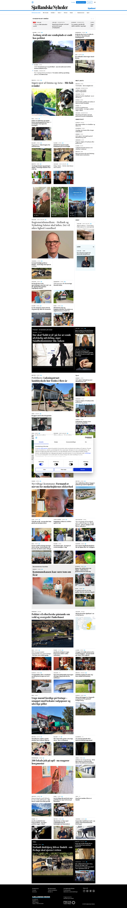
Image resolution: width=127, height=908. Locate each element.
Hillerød (33, 305)
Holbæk (77, 105)
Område (52, 12)
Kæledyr (82, 672)
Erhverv (65, 12)
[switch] (56, 464)
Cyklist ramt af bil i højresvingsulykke (81, 90)
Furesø (77, 757)
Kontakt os (50, 891)
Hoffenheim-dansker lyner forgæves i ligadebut (83, 422)
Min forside (45, 12)
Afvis (44, 469)
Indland (39, 611)
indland (82, 94)
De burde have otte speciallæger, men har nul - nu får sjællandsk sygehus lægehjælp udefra (41, 286)
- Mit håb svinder (52, 84)
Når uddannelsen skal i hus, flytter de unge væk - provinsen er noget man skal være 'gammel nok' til (84, 866)
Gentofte (34, 796)
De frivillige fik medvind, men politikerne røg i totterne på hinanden (63, 799)
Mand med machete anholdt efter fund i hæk (79, 25)
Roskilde (77, 99)
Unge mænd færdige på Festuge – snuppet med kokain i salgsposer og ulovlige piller (51, 701)
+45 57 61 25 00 (39, 903)
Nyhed (39, 32)
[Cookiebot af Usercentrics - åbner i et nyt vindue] (86, 438)
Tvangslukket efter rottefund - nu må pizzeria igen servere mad (41, 676)
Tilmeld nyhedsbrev (52, 890)
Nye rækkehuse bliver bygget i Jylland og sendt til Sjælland (85, 483)
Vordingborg (78, 32)
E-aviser (73, 2)
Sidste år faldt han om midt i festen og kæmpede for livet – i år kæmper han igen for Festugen (41, 123)
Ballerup (56, 736)
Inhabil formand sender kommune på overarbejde (62, 145)
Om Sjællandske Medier (69, 888)
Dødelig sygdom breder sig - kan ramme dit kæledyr (84, 675)
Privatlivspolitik (67, 890)
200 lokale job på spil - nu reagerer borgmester (50, 762)
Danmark (78, 134)
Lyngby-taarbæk (57, 519)
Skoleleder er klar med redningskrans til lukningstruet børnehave (62, 822)
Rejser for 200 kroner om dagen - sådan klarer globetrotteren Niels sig (83, 569)
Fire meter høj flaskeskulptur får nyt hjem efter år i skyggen (85, 546)
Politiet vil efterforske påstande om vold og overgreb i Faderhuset (51, 616)
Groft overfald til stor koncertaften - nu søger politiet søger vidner (85, 109)
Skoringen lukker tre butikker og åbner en (85, 125)
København (78, 398)
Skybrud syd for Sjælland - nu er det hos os (85, 96)
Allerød (77, 145)
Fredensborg (56, 281)
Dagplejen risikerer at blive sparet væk (62, 522)
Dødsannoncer (80, 12)
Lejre (33, 519)
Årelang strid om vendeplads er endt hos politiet (52, 36)
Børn (38, 164)
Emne (59, 12)
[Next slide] (93, 202)
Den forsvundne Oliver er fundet (84, 799)
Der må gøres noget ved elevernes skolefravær (84, 253)
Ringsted (34, 80)
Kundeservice (35, 888)
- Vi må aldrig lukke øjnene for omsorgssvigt (85, 226)
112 (80, 105)
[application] (53, 52)
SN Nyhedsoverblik (36, 12)
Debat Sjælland (62, 164)
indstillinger (88, 453)
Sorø (33, 433)
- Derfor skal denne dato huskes (63, 166)
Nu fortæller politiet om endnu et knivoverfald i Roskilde (85, 102)
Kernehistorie (42, 70)
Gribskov (35, 569)
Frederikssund (35, 757)
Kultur (80, 54)
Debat (71, 12)
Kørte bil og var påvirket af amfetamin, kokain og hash (41, 25)
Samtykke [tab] (41, 442)
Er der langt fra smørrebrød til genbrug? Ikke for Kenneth (41, 308)
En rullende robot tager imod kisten (84, 57)
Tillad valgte (63, 469)
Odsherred (34, 261)
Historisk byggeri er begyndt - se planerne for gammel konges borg (85, 698)
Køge (76, 54)
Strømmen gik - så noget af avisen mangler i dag (62, 546)
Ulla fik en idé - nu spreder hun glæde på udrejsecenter (41, 522)
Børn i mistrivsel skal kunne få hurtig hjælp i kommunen (84, 331)
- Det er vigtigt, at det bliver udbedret (85, 524)
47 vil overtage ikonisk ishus (63, 284)
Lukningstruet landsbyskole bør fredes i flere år (49, 379)
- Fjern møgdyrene (84, 85)
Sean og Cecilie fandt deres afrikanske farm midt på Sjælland (83, 845)
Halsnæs (35, 32)
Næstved (34, 375)
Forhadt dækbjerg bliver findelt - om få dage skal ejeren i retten (41, 264)
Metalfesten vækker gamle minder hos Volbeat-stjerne (40, 739)
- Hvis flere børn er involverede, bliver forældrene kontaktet (85, 761)
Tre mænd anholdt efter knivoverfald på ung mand (84, 739)
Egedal (55, 305)
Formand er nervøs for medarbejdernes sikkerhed (52, 485)
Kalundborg (78, 128)
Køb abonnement (81, 2)
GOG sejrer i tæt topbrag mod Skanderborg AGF (84, 136)
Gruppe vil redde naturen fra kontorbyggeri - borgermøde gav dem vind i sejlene (85, 653)
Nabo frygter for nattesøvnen (41, 145)
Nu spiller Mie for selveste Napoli (84, 591)
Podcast (40, 332)
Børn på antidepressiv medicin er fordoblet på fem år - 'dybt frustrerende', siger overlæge (84, 353)
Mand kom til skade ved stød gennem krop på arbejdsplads (84, 115)
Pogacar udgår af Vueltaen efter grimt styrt (85, 142)
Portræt (82, 841)
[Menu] (95, 2)
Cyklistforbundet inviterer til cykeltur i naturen (84, 148)
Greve (34, 22)
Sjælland (54, 22)
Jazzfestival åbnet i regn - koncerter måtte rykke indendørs (62, 653)
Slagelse (78, 122)
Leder (84, 250)
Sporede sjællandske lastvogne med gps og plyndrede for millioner (63, 676)
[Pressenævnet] (69, 901)
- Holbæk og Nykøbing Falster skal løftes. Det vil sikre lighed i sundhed (51, 225)
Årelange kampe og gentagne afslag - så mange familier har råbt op (41, 167)
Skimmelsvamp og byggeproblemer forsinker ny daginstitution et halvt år (63, 309)
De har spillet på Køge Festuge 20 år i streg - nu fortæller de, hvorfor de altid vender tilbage (41, 547)
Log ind (89, 2)
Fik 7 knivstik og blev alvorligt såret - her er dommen (63, 739)
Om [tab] (86, 442)
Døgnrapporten (40, 22)
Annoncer (34, 891)
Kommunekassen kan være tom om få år (52, 573)
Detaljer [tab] (56, 442)
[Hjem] (33, 2)
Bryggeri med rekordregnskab (41, 416)
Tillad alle (82, 469)
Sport (88, 12)
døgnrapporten (84, 88)
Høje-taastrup (79, 519)
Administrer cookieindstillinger (71, 891)
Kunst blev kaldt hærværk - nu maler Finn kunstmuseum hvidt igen (85, 822)
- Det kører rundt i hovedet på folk (41, 799)
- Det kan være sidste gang (41, 653)
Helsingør (78, 543)
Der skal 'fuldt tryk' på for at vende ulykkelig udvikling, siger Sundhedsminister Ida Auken (52, 338)
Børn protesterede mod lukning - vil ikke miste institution (85, 154)
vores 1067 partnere (43, 448)
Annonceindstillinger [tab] (71, 442)
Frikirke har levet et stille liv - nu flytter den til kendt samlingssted (84, 35)
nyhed (82, 83)
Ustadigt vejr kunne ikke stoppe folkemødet (85, 130)
